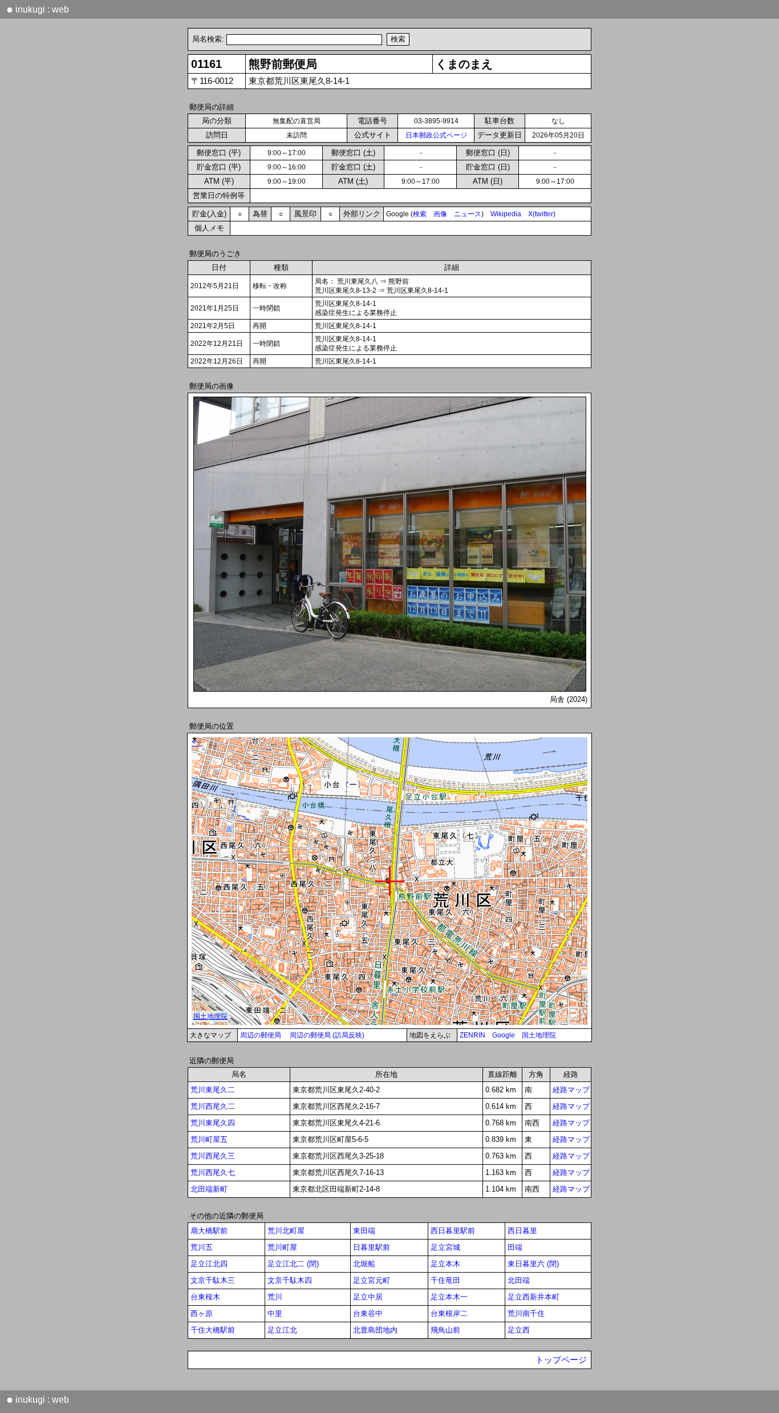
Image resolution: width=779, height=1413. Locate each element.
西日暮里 (522, 1230)
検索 (420, 214)
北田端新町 (209, 1189)
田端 (515, 1247)
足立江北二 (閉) (293, 1263)
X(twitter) (541, 214)
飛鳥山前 (445, 1330)
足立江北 (282, 1330)
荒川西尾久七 (212, 1172)
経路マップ (571, 1089)
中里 (274, 1313)
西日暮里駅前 (453, 1230)
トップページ (561, 1359)
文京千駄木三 (212, 1280)
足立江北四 (209, 1263)
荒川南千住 (526, 1313)
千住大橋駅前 (212, 1330)
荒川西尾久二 (212, 1106)
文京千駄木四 (289, 1280)
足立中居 (368, 1297)
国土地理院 (539, 1035)
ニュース (467, 214)
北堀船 (364, 1263)
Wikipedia (505, 214)
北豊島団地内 (375, 1330)
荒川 (274, 1297)
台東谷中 (368, 1313)
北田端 (519, 1280)
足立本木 (445, 1263)
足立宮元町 (371, 1280)
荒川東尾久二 (212, 1089)
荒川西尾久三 (212, 1156)
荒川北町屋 (286, 1230)
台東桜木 (205, 1297)
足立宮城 (445, 1247)
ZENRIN (472, 1035)
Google (503, 1035)
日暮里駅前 (371, 1247)
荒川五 (201, 1247)
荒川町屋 (282, 1247)
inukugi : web (37, 9)
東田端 (364, 1230)
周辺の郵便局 (260, 1035)
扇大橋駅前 (209, 1230)
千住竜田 (445, 1280)
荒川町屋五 (209, 1139)
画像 (440, 214)
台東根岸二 (449, 1313)
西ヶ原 (201, 1313)
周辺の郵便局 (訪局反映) (327, 1035)
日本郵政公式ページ (436, 135)
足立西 (519, 1330)
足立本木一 (449, 1297)
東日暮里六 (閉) (533, 1263)
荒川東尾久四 (212, 1123)
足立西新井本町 (533, 1297)
